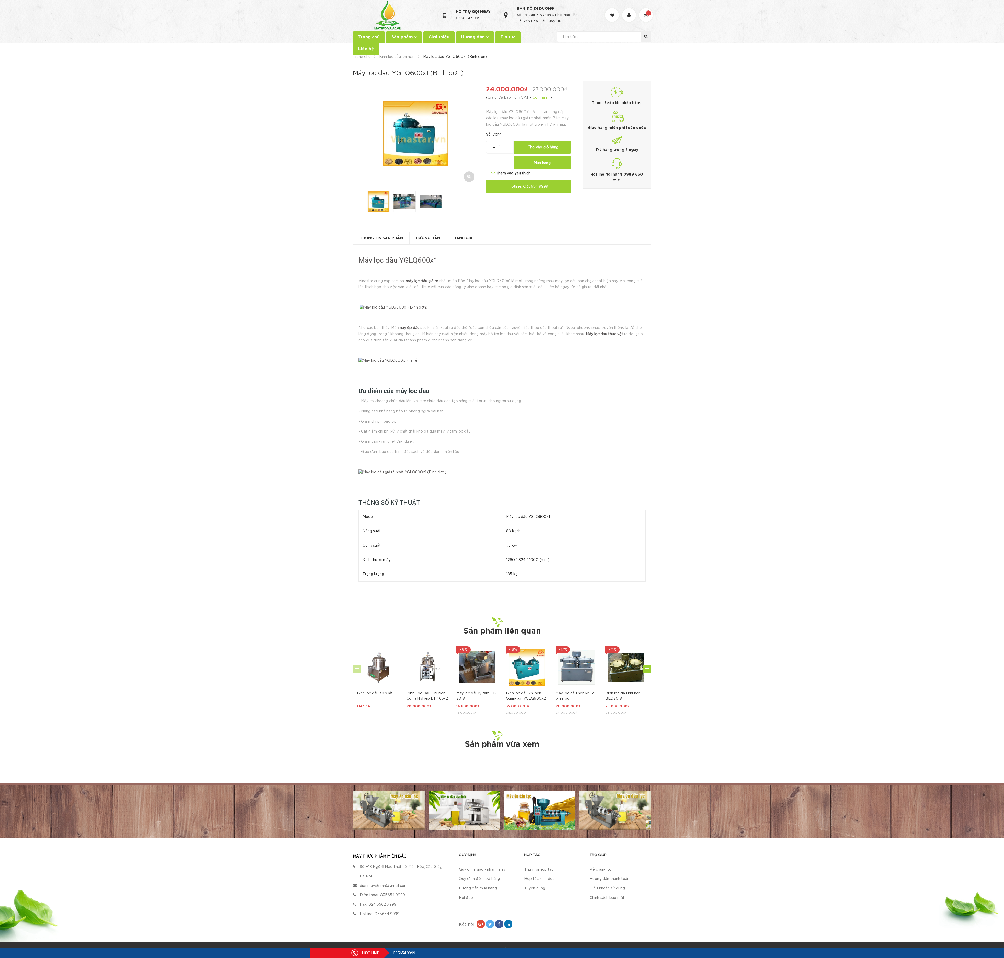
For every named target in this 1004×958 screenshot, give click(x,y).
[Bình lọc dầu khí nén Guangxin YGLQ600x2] (527, 667)
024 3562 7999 (382, 904)
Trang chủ (369, 37)
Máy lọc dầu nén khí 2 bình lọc (575, 696)
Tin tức (507, 37)
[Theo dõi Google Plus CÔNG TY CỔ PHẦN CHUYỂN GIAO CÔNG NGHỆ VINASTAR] (481, 924)
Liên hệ (366, 49)
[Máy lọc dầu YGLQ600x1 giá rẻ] (387, 360)
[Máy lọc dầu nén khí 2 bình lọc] (576, 667)
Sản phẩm (402, 37)
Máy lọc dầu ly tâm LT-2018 (476, 696)
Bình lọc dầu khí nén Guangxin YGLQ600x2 (526, 696)
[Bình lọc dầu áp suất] (378, 667)
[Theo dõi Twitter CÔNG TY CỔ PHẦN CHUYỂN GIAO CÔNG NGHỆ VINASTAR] (490, 924)
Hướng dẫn (473, 37)
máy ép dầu (408, 327)
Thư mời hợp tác (539, 869)
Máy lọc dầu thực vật (604, 334)
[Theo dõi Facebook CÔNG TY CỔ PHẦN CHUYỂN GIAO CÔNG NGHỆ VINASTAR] (499, 924)
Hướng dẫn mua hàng (478, 888)
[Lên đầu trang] (993, 930)
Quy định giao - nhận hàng (482, 869)
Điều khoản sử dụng (607, 888)
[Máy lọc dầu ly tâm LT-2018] (477, 667)
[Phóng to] (469, 176)
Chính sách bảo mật (607, 897)
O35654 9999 (468, 18)
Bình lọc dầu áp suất (375, 693)
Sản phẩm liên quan (502, 631)
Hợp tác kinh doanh (541, 879)
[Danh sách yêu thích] (612, 10)
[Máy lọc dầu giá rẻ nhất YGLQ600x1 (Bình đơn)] (402, 472)
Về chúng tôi (601, 869)
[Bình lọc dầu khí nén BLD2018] (626, 667)
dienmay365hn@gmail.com (384, 885)
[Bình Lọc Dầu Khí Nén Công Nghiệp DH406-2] (427, 667)
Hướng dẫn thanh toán (609, 879)
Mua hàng (542, 163)
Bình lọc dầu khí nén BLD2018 (623, 696)
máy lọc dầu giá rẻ (422, 281)
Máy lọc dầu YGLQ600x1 (398, 260)
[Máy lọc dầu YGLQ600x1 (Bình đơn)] (393, 307)
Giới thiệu (439, 37)
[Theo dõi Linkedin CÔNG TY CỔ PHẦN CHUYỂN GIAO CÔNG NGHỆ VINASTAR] (508, 924)
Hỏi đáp (466, 897)
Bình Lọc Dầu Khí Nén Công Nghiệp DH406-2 (427, 696)
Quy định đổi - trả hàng (479, 879)
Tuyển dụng (534, 888)
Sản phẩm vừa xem (502, 744)
